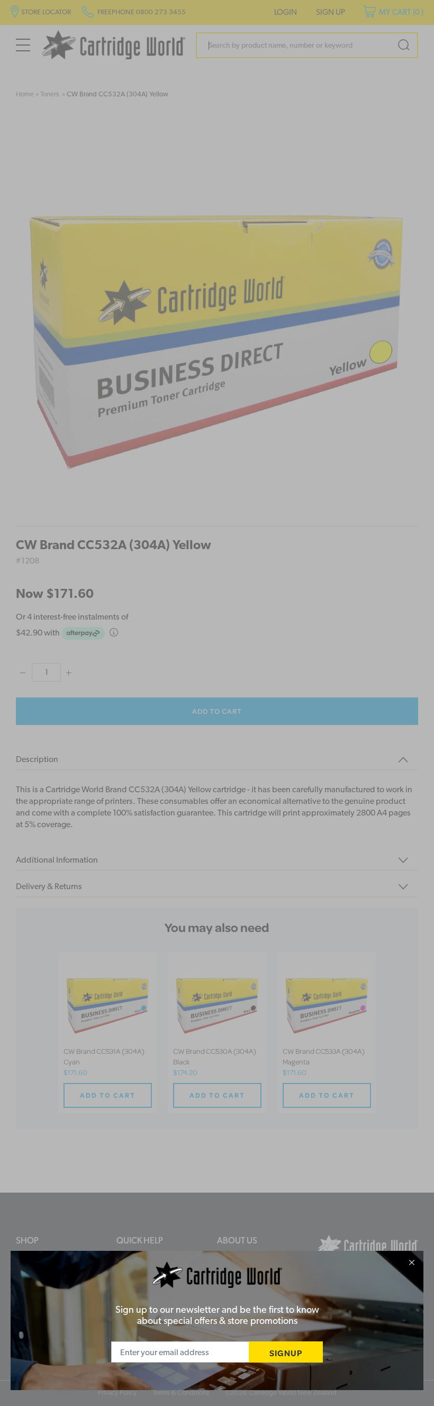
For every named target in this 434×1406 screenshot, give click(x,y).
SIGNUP (285, 1353)
